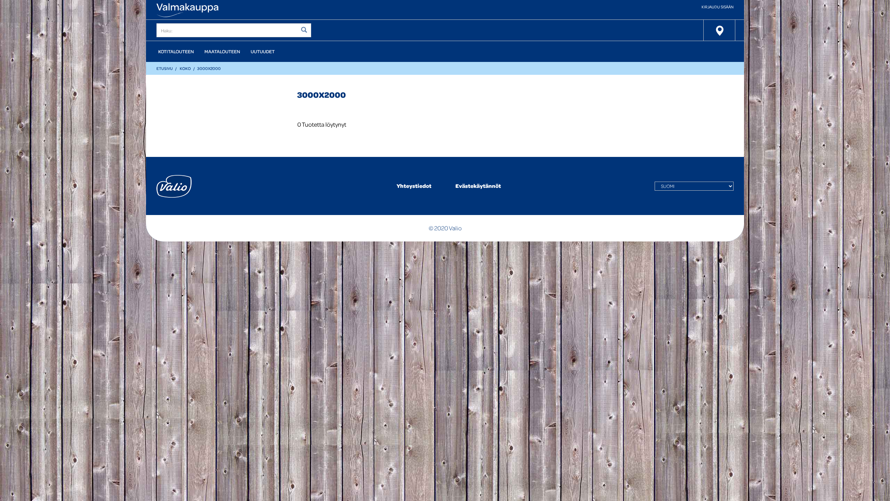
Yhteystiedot (414, 186)
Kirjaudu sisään (718, 7)
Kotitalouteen (176, 51)
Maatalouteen (222, 51)
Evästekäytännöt (478, 186)
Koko (185, 68)
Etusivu (164, 68)
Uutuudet (263, 51)
